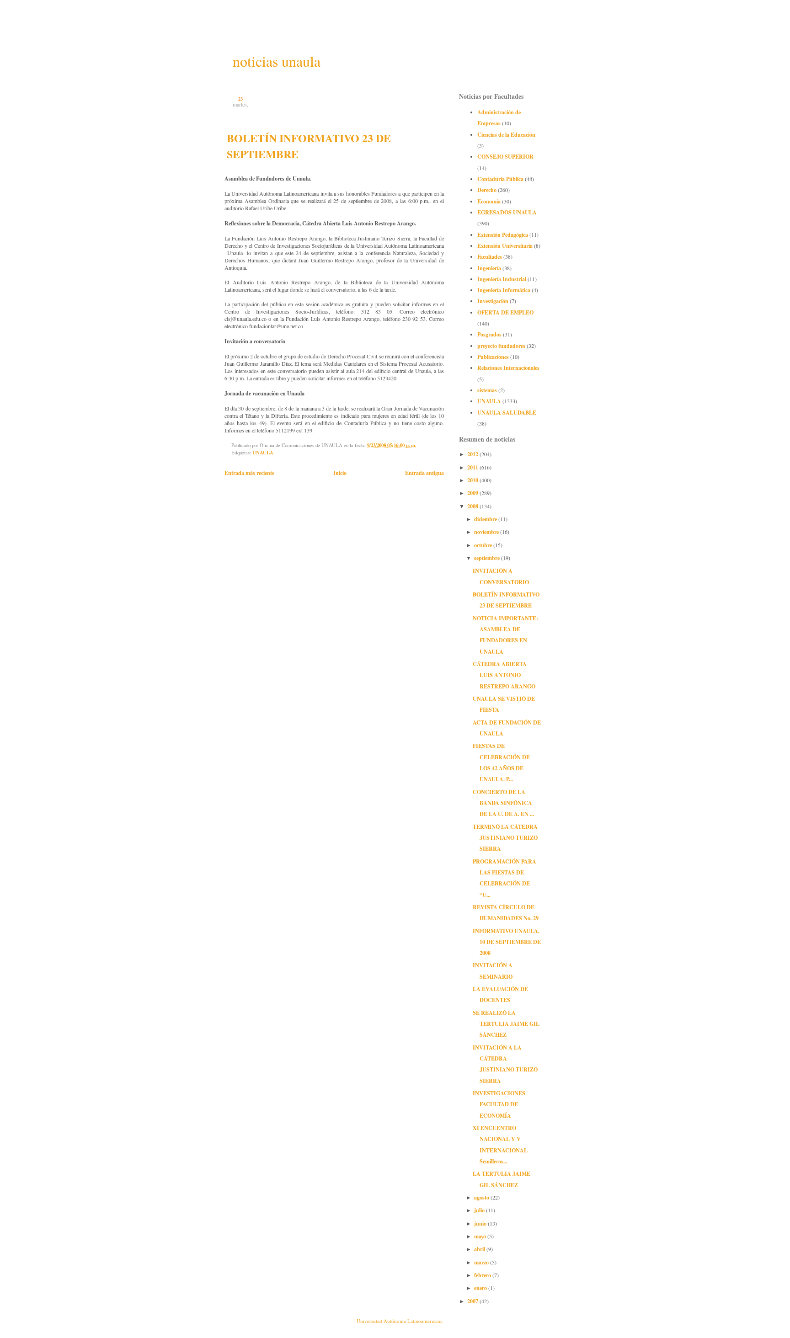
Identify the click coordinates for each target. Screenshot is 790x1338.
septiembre (487, 558)
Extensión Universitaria (505, 245)
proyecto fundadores (501, 345)
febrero (483, 1275)
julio (480, 1210)
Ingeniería (489, 268)
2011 (473, 467)
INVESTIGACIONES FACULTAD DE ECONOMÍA (499, 1104)
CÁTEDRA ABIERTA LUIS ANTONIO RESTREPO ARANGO (504, 675)
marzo (482, 1262)
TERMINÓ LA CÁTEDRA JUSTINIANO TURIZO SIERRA (505, 837)
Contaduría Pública (500, 179)
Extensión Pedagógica (502, 234)
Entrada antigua (424, 473)
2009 (473, 493)
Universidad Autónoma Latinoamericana (400, 1320)
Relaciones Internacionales (508, 367)
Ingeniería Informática (503, 290)
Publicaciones (493, 356)
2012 (473, 454)
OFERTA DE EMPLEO (505, 312)
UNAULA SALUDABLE (506, 412)
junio (481, 1223)
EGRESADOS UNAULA (507, 212)
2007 (473, 1301)
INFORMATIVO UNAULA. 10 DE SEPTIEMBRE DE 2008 (507, 942)
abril (480, 1249)
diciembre (486, 519)
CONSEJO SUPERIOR (505, 156)
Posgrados (489, 334)
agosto (482, 1197)
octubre (483, 545)
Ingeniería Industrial (501, 279)
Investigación (492, 301)
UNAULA (262, 452)
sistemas (487, 390)
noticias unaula (276, 61)
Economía (489, 201)
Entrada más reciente (249, 473)
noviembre (487, 532)
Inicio (340, 473)
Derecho (486, 190)
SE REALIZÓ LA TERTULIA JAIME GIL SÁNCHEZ (506, 1023)
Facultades (489, 256)
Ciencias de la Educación (506, 134)
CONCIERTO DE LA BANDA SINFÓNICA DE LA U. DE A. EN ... (503, 803)
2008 (473, 506)
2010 (473, 480)
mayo (480, 1236)
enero (481, 1288)
